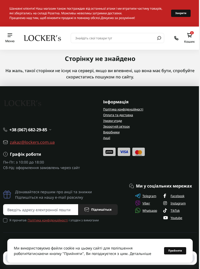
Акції (106, 138)
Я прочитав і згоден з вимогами (54, 220)
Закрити (180, 13)
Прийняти (175, 250)
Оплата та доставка (118, 115)
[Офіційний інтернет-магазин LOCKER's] (42, 38)
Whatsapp (149, 210)
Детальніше (140, 253)
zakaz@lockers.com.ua (32, 142)
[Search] (159, 38)
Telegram (149, 196)
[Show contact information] (176, 38)
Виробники (111, 132)
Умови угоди (112, 120)
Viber (146, 203)
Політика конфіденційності (123, 109)
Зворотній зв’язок (116, 126)
